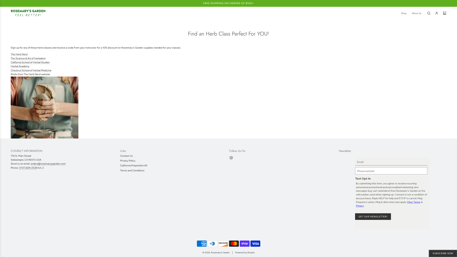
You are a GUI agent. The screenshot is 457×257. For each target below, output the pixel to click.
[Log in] (437, 13)
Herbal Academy (20, 66)
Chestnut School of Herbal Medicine (31, 70)
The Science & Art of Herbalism (28, 58)
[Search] (429, 13)
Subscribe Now (443, 253)
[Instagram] (231, 158)
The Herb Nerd (19, 54)
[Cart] (444, 13)
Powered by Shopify (245, 252)
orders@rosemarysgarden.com (48, 163)
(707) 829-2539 (28, 167)
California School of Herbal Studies (30, 62)
